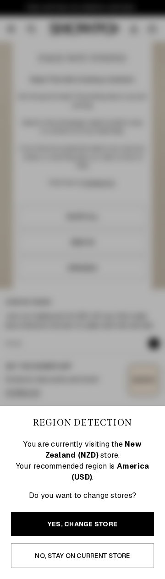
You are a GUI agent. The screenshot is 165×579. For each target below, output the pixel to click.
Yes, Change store (82, 524)
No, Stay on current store (82, 556)
